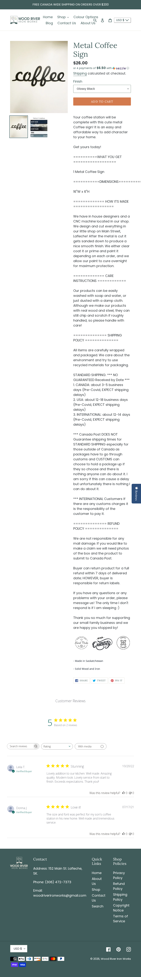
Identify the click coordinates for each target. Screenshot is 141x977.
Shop (96, 889)
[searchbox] (19, 746)
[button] (101, 68)
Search (97, 906)
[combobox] (57, 746)
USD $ (120, 20)
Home (97, 873)
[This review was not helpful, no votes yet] (130, 793)
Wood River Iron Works (116, 959)
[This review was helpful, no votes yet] (123, 793)
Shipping (80, 73)
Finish (77, 81)
